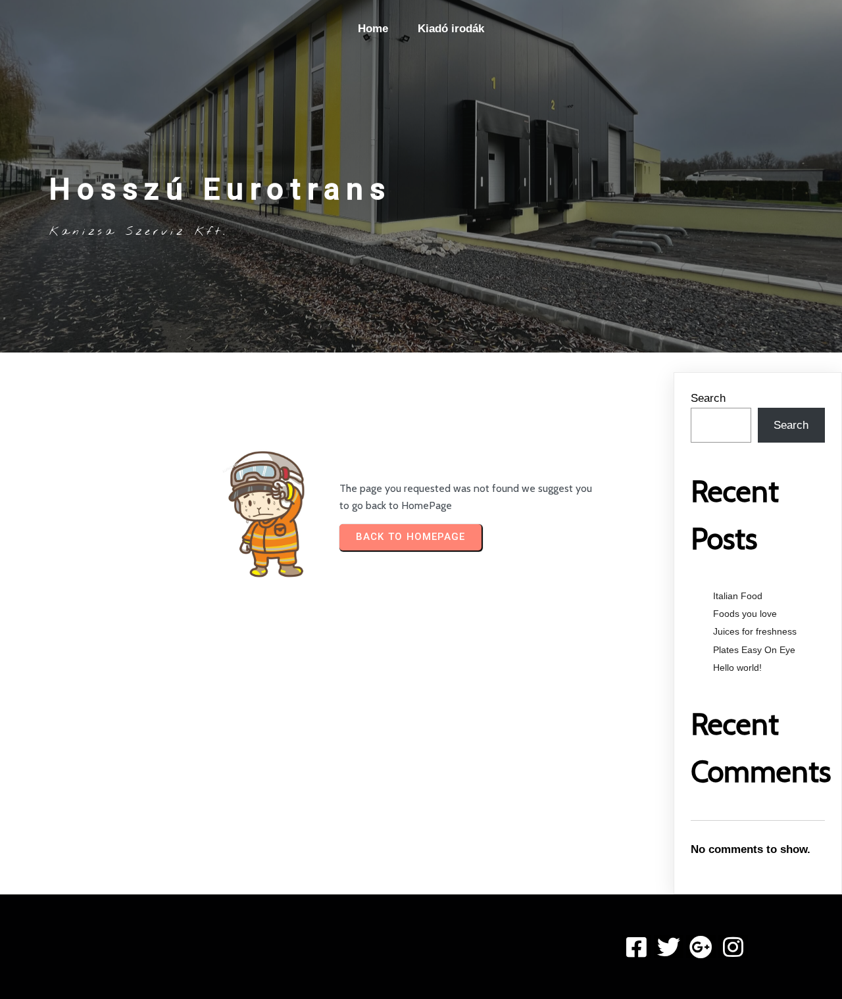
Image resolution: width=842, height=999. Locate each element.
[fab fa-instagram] (733, 946)
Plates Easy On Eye (754, 650)
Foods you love (745, 613)
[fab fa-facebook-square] (636, 946)
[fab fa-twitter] (668, 946)
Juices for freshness (755, 631)
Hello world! (737, 667)
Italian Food (737, 596)
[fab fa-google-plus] (701, 946)
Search (708, 398)
